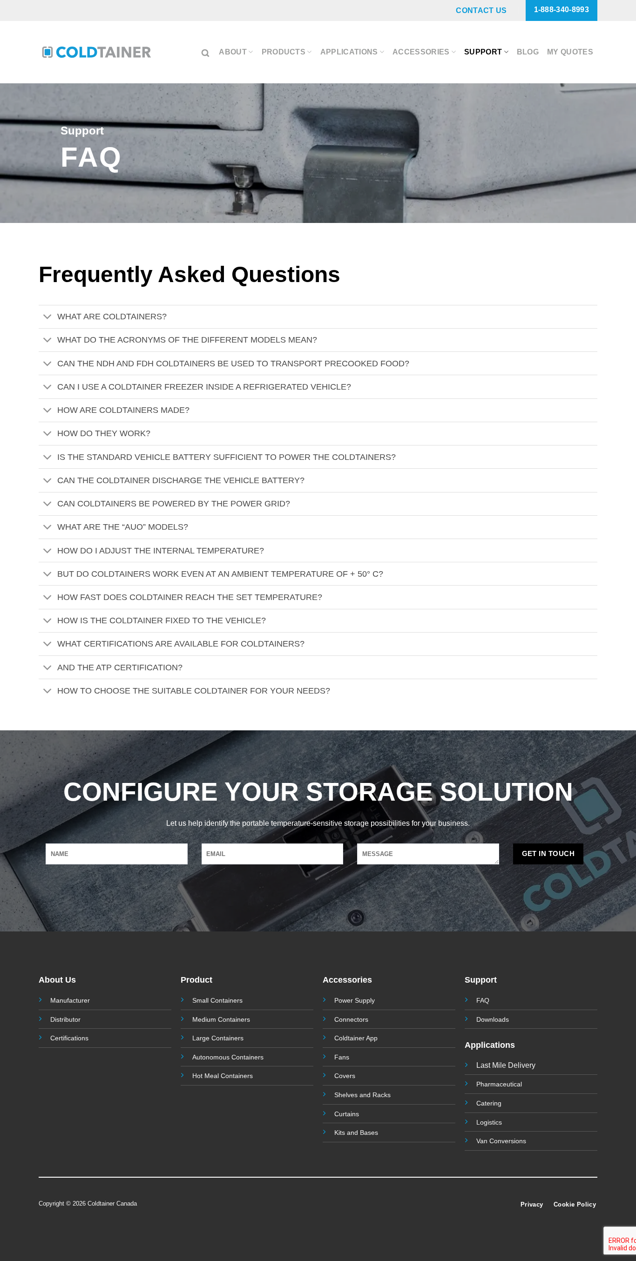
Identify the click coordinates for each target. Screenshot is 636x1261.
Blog (528, 52)
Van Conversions (501, 1141)
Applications (349, 52)
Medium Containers (221, 1019)
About (233, 52)
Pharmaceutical (499, 1084)
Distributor (65, 1019)
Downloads (492, 1019)
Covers (344, 1075)
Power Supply (354, 1000)
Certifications (69, 1038)
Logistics (489, 1122)
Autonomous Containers (228, 1057)
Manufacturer (70, 1000)
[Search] (206, 52)
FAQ (482, 1000)
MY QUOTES (570, 52)
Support (483, 52)
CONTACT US (481, 10)
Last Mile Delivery (505, 1065)
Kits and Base (354, 1132)
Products (284, 52)
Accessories (421, 52)
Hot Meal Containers (222, 1075)
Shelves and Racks (362, 1095)
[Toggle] (48, 318)
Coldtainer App (356, 1038)
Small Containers (217, 1000)
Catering (488, 1103)
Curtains (346, 1114)
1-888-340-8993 (561, 9)
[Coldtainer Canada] (97, 52)
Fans (341, 1057)
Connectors (351, 1019)
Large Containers (218, 1038)
